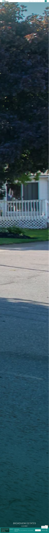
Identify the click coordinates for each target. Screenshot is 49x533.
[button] (46, 1)
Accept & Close (3, 531)
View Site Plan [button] (43, 530)
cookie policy (3, 530)
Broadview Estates (24, 523)
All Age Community (24, 526)
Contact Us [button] (38, 530)
